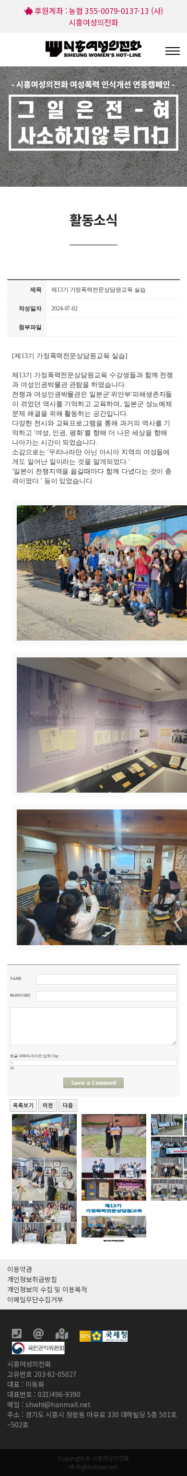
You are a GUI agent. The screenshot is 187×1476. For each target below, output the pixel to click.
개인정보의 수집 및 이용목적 (47, 1289)
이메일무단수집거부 (35, 1299)
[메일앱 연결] (39, 1335)
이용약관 (19, 1269)
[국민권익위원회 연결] (38, 1346)
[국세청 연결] (103, 1335)
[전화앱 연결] (17, 1335)
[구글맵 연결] (63, 1335)
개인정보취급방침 (32, 1279)
